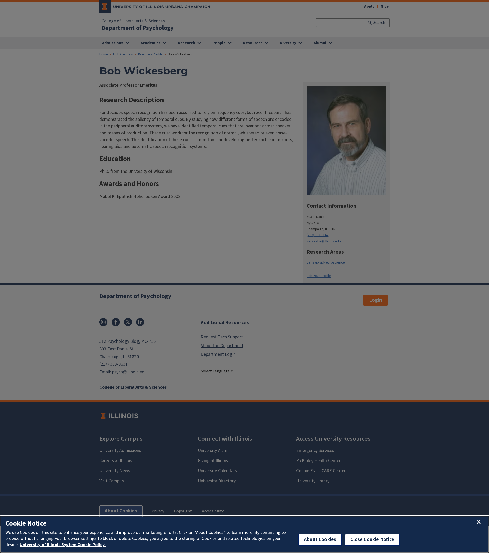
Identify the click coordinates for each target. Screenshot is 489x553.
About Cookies (320, 539)
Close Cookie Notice (372, 539)
